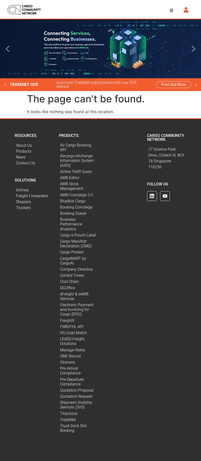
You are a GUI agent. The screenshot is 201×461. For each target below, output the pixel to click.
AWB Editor (69, 177)
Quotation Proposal (77, 390)
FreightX (67, 320)
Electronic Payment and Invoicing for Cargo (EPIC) (76, 309)
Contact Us (25, 163)
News (20, 157)
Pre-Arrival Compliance (70, 370)
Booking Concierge (76, 207)
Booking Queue (73, 213)
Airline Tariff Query (76, 171)
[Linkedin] (152, 196)
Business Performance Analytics (71, 224)
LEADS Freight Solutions (72, 341)
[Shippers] (34, 202)
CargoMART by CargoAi (73, 260)
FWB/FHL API (71, 326)
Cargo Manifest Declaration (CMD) (75, 243)
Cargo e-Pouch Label (78, 235)
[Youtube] (165, 196)
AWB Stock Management (71, 186)
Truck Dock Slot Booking (73, 428)
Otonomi (67, 362)
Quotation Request (76, 396)
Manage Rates (72, 350)
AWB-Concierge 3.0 (76, 195)
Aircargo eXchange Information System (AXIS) (77, 161)
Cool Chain (69, 281)
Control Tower (72, 275)
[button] (171, 10)
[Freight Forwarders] (34, 196)
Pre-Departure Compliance (72, 381)
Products (23, 151)
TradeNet (68, 419)
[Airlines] (34, 190)
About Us (24, 145)
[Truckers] (34, 208)
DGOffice (67, 288)
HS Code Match (73, 332)
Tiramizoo (69, 413)
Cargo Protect (72, 252)
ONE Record (70, 356)
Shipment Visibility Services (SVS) (76, 404)
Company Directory (76, 269)
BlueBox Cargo (73, 201)
